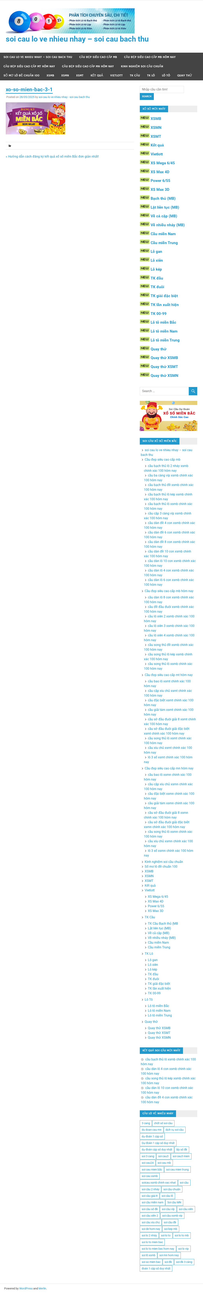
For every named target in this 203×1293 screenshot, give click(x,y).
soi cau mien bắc (152, 1169)
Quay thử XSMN (164, 375)
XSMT (79, 75)
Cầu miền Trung (164, 243)
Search (146, 96)
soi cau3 (163, 1156)
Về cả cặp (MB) (164, 216)
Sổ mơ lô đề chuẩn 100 (21, 75)
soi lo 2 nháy (149, 1235)
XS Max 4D (160, 172)
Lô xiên (157, 260)
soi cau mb (164, 1162)
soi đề (168, 1262)
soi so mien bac (151, 1262)
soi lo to (165, 1235)
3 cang (146, 1123)
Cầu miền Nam (163, 234)
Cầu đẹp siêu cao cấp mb (98, 57)
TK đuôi (157, 287)
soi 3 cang (148, 1156)
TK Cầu (135, 75)
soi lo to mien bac (152, 1242)
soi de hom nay (151, 1228)
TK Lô (151, 75)
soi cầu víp (168, 1209)
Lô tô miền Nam (164, 331)
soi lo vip (183, 1248)
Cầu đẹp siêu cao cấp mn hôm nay (88, 66)
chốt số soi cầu (163, 1123)
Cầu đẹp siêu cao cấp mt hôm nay (29, 66)
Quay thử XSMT (164, 366)
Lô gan (156, 251)
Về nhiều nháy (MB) (168, 225)
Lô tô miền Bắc (163, 322)
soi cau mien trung (177, 1169)
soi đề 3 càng (184, 1262)
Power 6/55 (160, 180)
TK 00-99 (159, 313)
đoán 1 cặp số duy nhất (156, 1268)
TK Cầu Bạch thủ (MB (163, 923)
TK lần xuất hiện (165, 304)
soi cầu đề (170, 1222)
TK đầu (157, 278)
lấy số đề (181, 1149)
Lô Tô (166, 75)
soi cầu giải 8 (150, 1195)
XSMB (50, 75)
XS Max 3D (160, 189)
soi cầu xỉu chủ (151, 1222)
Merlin (42, 1288)
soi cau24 (148, 1162)
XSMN (65, 75)
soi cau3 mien (181, 1156)
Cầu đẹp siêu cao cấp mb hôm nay (150, 57)
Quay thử (184, 75)
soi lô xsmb (148, 1255)
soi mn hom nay (169, 1255)
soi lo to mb (182, 1235)
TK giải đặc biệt (164, 296)
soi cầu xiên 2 (150, 1215)
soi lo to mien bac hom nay (158, 1248)
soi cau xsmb (150, 1176)
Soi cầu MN (174, 1202)
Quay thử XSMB (164, 358)
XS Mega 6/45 (163, 163)
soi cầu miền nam (152, 1202)
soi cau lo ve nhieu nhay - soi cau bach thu (64, 97)
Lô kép (156, 269)
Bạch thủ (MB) (163, 198)
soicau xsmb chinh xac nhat (159, 1182)
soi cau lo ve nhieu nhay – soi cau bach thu (77, 39)
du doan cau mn (152, 1129)
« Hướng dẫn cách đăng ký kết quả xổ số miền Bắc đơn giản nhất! (52, 156)
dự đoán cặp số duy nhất (157, 1149)
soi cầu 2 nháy (150, 1189)
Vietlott (116, 75)
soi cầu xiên (186, 1209)
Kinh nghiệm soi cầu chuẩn (142, 66)
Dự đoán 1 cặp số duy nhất (158, 1143)
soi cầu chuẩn (171, 1189)
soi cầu (184, 1182)
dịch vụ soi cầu (175, 1129)
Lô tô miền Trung (165, 340)
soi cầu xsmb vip (172, 1215)
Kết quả (97, 75)
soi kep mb (170, 1228)
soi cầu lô (167, 1195)
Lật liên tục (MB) (165, 207)
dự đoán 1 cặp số (152, 1136)
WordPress (26, 1288)
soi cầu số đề (150, 1209)
